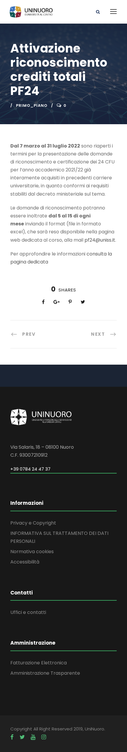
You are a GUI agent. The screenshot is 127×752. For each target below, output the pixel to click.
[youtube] (33, 737)
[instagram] (43, 737)
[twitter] (22, 737)
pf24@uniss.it (99, 240)
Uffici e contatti (28, 612)
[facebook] (12, 737)
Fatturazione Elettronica (38, 662)
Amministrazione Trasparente (45, 673)
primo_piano (32, 105)
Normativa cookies (32, 551)
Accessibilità (24, 561)
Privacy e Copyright (33, 523)
